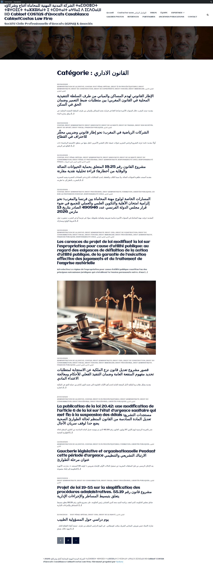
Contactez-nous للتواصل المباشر (131, 13)
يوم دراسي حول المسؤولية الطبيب (83, 520)
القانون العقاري (61, 91)
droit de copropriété (104, 89)
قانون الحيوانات (68, 162)
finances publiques (94, 127)
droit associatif (93, 125)
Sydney (119, 562)
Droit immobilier (136, 89)
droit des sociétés (144, 125)
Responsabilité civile (128, 159)
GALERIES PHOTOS (115, 17)
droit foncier (121, 89)
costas (88, 86)
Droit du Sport (64, 127)
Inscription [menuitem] (17, 2)
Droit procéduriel (93, 192)
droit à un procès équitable (124, 86)
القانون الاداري (150, 89)
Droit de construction (82, 89)
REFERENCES (133, 17)
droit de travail (126, 125)
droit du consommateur (88, 480)
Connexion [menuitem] (8, 2)
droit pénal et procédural (85, 159)
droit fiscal (78, 127)
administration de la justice (70, 86)
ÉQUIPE (164, 13)
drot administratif (108, 159)
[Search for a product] (208, 15)
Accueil (110, 13)
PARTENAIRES (149, 17)
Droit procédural (123, 363)
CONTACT (192, 17)
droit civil (110, 232)
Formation (127, 192)
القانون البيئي (77, 162)
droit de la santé (110, 125)
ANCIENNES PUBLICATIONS (171, 17)
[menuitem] (2, 2)
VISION (153, 13)
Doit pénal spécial (101, 86)
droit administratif (74, 125)
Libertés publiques (142, 192)
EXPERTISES (176, 13)
